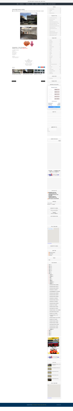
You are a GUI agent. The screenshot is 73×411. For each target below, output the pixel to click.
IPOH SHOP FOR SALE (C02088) (54, 322)
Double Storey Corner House (53, 24)
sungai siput (51, 73)
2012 (49, 266)
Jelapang (51, 53)
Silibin (50, 60)
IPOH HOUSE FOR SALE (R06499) (54, 293)
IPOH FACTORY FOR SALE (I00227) (54, 311)
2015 (49, 270)
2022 (49, 333)
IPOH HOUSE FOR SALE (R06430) (54, 296)
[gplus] (59, 405)
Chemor (51, 49)
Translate (53, 204)
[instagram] (60, 405)
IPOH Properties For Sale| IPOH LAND (54, 198)
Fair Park (51, 50)
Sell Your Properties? (52, 3)
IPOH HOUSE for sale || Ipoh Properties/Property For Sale (53, 193)
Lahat (50, 54)
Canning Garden (52, 46)
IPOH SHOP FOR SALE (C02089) (54, 321)
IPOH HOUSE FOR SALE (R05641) (55, 371)
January (51, 274)
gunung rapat (51, 69)
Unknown (51, 255)
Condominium (51, 20)
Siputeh (50, 62)
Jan (55, 98)
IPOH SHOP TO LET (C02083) (53, 313)
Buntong (51, 45)
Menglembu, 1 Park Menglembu (19, 47)
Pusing (50, 58)
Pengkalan (51, 57)
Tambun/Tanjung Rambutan (53, 64)
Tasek (50, 65)
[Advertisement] (22, 7)
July (50, 279)
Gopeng (50, 52)
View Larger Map (50, 243)
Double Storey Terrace (52, 27)
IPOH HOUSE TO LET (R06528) (54, 301)
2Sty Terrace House (52, 19)
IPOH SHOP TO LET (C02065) (53, 304)
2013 (49, 267)
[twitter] (57, 405)
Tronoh (50, 68)
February (51, 276)
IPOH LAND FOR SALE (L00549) (54, 327)
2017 (49, 273)
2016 (49, 272)
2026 (57, 98)
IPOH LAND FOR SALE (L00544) (54, 326)
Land (32, 3)
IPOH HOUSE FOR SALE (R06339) (54, 303)
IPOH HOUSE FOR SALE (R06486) (54, 284)
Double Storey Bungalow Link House (54, 23)
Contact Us (41, 3)
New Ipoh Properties (52, 252)
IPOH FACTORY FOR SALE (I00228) (28, 74)
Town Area (51, 66)
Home (18, 3)
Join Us (45, 3)
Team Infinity (51, 253)
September (51, 281)
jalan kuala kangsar (52, 70)
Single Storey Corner (52, 31)
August (51, 280)
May (50, 277)
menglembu (51, 72)
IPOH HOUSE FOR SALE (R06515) (54, 294)
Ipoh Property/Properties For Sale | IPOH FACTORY (53, 195)
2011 (49, 264)
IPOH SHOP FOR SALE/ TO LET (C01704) (55, 317)
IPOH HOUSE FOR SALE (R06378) (54, 288)
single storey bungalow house (53, 32)
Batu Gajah (51, 41)
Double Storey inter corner (53, 28)
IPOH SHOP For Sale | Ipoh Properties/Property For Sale (53, 197)
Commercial (28, 3)
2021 (49, 332)
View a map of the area (28, 62)
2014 (49, 269)
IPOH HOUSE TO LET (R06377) (54, 289)
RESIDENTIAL (22, 3)
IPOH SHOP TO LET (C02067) (38, 74)
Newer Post (14, 81)
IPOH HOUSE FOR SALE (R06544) (16, 74)
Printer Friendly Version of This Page (28, 60)
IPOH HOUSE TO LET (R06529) (54, 298)
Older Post (43, 81)
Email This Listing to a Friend (28, 61)
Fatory (36, 3)
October (51, 283)
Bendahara (51, 42)
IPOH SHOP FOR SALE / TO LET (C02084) (55, 310)
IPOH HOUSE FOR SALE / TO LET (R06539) (54, 315)
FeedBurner (56, 213)
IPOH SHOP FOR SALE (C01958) (54, 306)
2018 (49, 330)
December (51, 329)
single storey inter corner (53, 35)
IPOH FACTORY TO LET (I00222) (54, 308)
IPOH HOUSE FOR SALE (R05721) (54, 286)
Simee (50, 61)
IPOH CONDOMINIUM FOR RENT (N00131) (56, 367)
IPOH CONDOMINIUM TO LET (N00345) (55, 291)
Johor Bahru (51, 78)
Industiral (51, 10)
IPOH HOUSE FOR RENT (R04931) (55, 378)
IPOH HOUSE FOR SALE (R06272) (54, 299)
